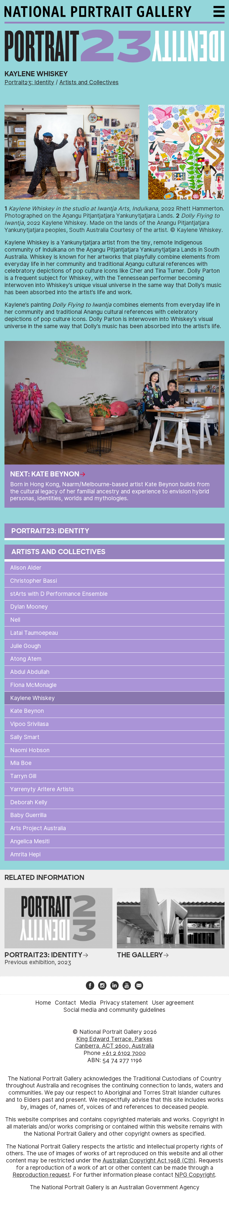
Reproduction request (41, 1174)
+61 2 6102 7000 (124, 1053)
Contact (65, 1002)
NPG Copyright (195, 1174)
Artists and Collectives (89, 82)
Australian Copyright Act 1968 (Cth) (149, 1160)
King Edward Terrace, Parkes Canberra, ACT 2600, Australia (114, 1043)
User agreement (173, 1002)
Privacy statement (124, 1002)
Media (88, 1002)
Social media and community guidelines (114, 1009)
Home (43, 1002)
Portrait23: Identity (29, 82)
